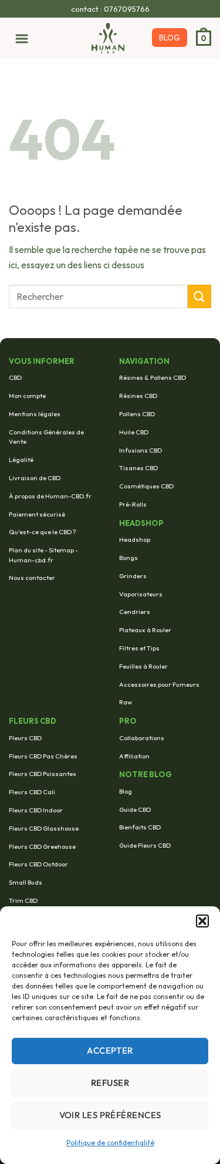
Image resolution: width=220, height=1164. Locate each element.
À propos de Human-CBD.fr (50, 496)
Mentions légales (34, 414)
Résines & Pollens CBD (152, 377)
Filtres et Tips (139, 648)
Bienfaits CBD (140, 827)
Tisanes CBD (138, 468)
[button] (202, 921)
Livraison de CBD (34, 478)
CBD (15, 377)
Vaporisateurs (141, 594)
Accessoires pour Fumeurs (159, 684)
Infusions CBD (140, 450)
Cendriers (134, 612)
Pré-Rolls (133, 504)
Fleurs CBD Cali (32, 792)
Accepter (110, 1050)
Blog (125, 791)
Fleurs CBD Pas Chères (43, 756)
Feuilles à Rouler (143, 666)
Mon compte (27, 396)
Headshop (134, 539)
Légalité (21, 460)
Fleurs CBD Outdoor (38, 864)
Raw (125, 702)
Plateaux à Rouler (145, 630)
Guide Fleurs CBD (145, 845)
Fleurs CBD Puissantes (42, 774)
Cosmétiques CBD (146, 486)
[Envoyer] (199, 296)
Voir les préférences (110, 1115)
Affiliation (134, 756)
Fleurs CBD (25, 738)
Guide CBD (135, 809)
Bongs (128, 558)
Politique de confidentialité (110, 1142)
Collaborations (141, 738)
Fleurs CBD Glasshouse (44, 828)
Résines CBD (138, 396)
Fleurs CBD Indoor (36, 810)
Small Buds (25, 882)
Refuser (110, 1082)
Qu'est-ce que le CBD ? (42, 532)
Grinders (133, 576)
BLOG (169, 37)
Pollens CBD (137, 414)
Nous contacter (32, 577)
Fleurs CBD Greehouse (42, 846)
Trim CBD (23, 900)
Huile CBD (133, 432)
